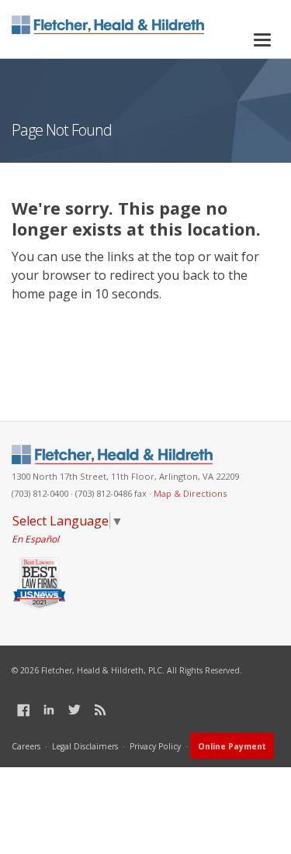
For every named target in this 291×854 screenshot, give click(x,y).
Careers (26, 746)
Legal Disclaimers (85, 746)
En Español (35, 539)
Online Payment (232, 746)
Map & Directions (190, 493)
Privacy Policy (155, 746)
